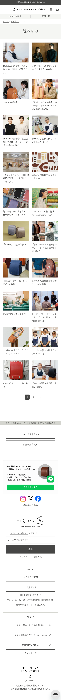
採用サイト (38, 686)
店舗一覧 (46, 16)
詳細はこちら (50, 423)
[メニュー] (3, 9)
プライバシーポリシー (19, 533)
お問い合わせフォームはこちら (30, 605)
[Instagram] (23, 499)
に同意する (24, 533)
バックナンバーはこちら (30, 557)
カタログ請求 (15, 16)
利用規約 (19, 686)
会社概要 (28, 686)
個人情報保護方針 (19, 689)
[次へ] (40, 397)
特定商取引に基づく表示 (39, 689)
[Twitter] (30, 499)
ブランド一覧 (30, 653)
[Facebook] (38, 499)
